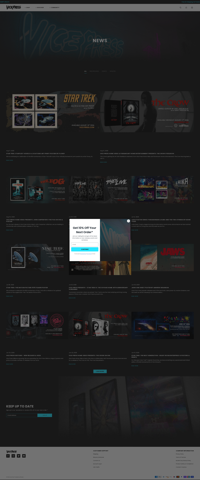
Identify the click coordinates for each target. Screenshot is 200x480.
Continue (85, 249)
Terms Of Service (89, 253)
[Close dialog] (128, 221)
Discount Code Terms (83, 253)
